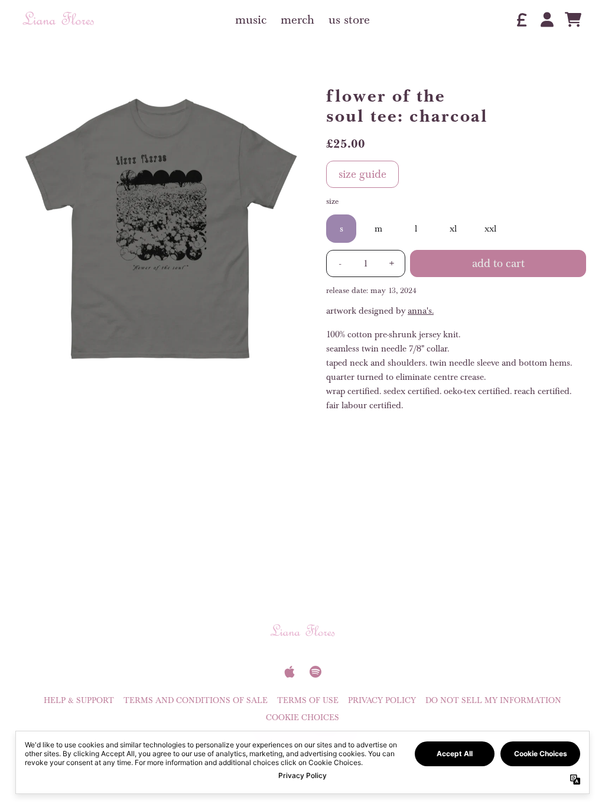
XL (453, 229)
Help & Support (79, 700)
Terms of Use (308, 700)
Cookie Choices (302, 717)
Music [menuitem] (250, 19)
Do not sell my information (493, 700)
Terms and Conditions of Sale (195, 700)
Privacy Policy (382, 700)
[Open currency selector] (521, 19)
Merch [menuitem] (297, 19)
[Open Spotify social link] (315, 672)
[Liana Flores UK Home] (58, 20)
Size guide (362, 174)
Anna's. (421, 311)
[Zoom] (160, 228)
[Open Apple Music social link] (289, 672)
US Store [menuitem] (349, 19)
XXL (490, 229)
